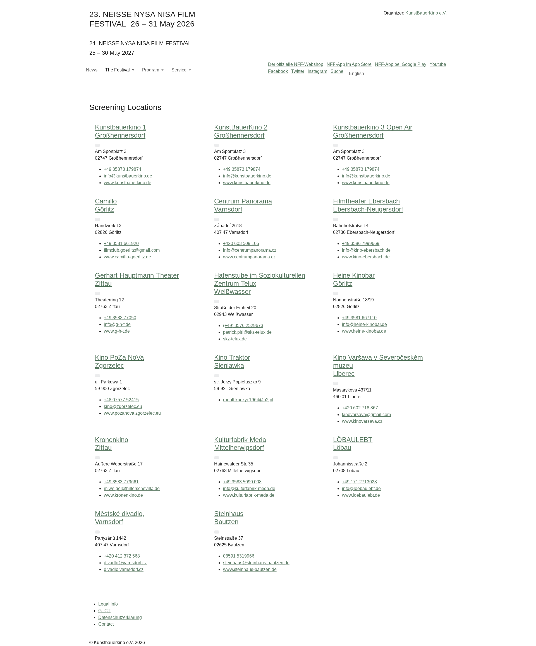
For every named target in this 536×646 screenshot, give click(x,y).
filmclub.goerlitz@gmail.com (132, 250)
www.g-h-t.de (117, 331)
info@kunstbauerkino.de (128, 176)
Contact (106, 624)
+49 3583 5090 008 (242, 481)
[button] (97, 145)
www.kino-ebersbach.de (366, 256)
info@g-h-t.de (117, 324)
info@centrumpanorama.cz (249, 250)
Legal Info (108, 604)
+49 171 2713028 (359, 481)
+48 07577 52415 (121, 399)
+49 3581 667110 (359, 317)
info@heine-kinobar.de (364, 324)
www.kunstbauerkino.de (127, 182)
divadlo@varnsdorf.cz (125, 562)
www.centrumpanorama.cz (249, 256)
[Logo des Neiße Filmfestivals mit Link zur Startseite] (268, 15)
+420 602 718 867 (360, 407)
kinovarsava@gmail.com (366, 414)
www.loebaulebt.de (361, 495)
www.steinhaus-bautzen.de (250, 569)
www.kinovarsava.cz (362, 421)
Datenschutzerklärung (120, 617)
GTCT (104, 610)
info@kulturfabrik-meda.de (249, 488)
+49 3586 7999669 (360, 243)
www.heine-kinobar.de (364, 331)
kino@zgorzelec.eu (123, 406)
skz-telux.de (235, 339)
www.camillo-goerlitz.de (127, 256)
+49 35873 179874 (122, 169)
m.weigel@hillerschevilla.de (132, 488)
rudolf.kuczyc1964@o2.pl (248, 399)
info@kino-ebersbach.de (366, 250)
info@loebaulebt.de (361, 488)
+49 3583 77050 (120, 317)
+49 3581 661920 (121, 243)
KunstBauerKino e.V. (426, 13)
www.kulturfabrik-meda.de (248, 495)
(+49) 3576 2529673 (243, 325)
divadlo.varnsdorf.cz (123, 569)
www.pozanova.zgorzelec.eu (132, 413)
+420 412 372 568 (122, 556)
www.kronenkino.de (123, 495)
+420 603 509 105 (241, 243)
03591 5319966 (238, 556)
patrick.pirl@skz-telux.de (247, 332)
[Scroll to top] (523, 633)
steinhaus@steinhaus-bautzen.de (256, 562)
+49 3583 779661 (121, 481)
